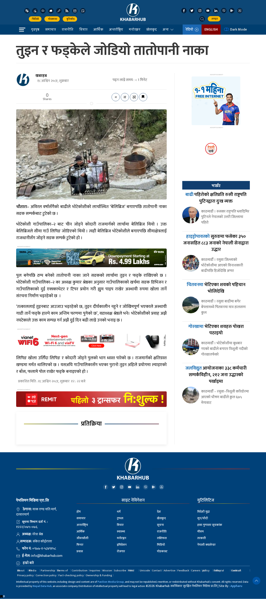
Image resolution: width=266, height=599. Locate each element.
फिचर (80, 544)
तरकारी (201, 538)
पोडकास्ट (52, 19)
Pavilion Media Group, (111, 582)
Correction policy (46, 575)
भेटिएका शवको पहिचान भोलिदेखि (216, 288)
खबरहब (41, 75)
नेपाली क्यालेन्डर (206, 544)
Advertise (169, 570)
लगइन (214, 19)
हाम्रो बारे (28, 563)
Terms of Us (62, 570)
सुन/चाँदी (202, 518)
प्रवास (80, 551)
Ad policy (206, 570)
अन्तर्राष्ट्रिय (116, 29)
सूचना (160, 525)
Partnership (48, 570)
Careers (195, 570)
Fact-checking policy (71, 575)
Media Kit (32, 570)
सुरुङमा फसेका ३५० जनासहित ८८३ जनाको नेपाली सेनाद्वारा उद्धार (216, 243)
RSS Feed (131, 570)
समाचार (50, 29)
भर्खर (215, 186)
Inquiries (94, 570)
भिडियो (35, 19)
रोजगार (121, 551)
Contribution (79, 570)
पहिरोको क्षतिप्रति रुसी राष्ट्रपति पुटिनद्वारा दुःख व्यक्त (216, 198)
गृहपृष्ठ (35, 29)
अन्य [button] (166, 29)
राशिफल (162, 538)
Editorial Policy (219, 570)
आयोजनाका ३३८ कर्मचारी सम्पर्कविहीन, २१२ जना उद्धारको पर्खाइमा (216, 374)
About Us (21, 570)
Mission (107, 570)
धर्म (119, 511)
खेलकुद (151, 29)
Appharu (236, 586)
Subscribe (120, 570)
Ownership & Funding (99, 575)
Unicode (145, 570)
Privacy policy (25, 575)
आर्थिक (98, 29)
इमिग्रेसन (122, 544)
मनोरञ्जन (134, 29)
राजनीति (67, 29)
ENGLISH (211, 29)
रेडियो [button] (190, 29)
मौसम (200, 531)
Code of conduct (236, 570)
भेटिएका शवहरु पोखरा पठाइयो (216, 330)
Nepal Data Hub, (42, 586)
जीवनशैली (82, 538)
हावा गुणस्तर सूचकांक (209, 525)
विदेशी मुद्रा (203, 511)
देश (159, 511)
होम (79, 511)
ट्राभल (120, 518)
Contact (157, 570)
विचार (83, 29)
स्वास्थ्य (121, 531)
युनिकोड (70, 19)
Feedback (183, 570)
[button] (202, 19)
